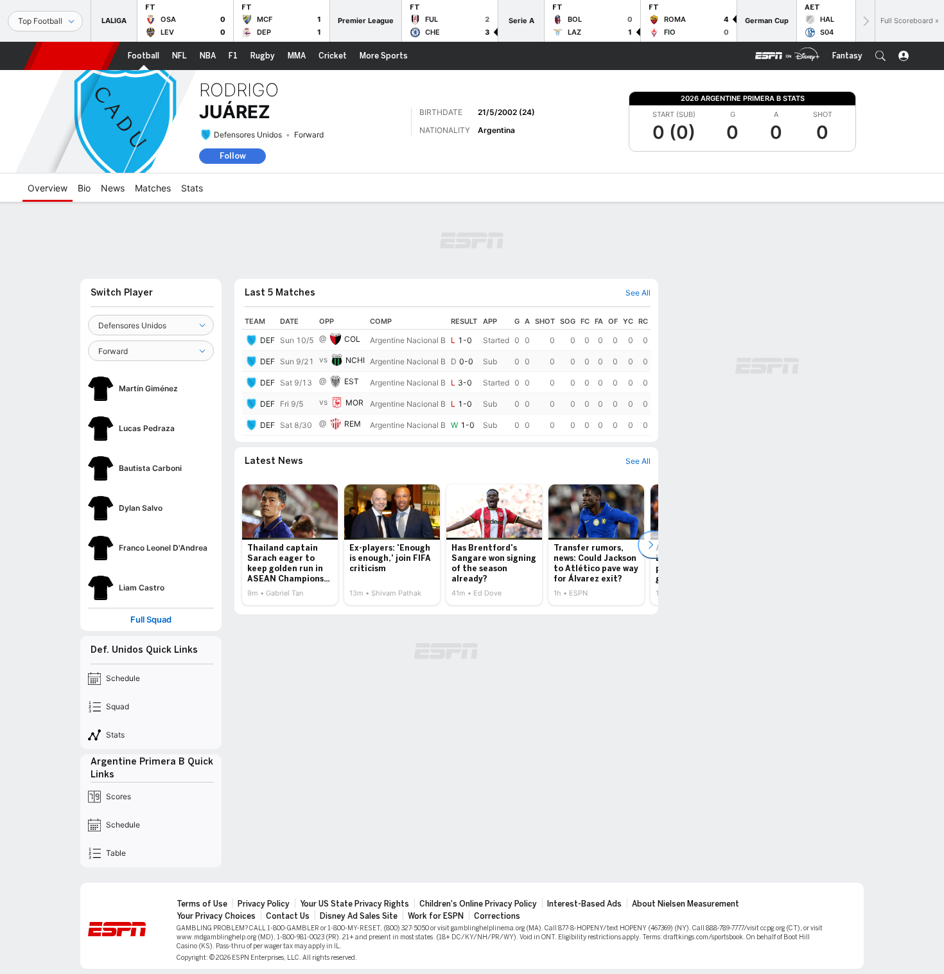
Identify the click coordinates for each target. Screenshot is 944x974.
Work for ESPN (436, 916)
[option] (290, 544)
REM (352, 424)
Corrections (497, 916)
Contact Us (288, 916)
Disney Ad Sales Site (359, 916)
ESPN (72, 56)
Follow (233, 156)
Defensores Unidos (248, 134)
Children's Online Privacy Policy (478, 903)
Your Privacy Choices (216, 916)
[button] (880, 56)
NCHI (355, 360)
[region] (446, 375)
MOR (354, 402)
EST (351, 381)
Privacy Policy (264, 903)
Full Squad (150, 619)
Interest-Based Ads (584, 903)
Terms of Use (202, 903)
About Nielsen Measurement (685, 903)
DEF (267, 340)
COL (352, 339)
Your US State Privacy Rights (354, 903)
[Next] (865, 21)
